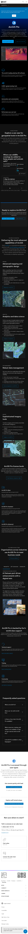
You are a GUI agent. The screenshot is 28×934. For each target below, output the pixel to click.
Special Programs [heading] (5, 896)
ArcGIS (7, 245)
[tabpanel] (14, 215)
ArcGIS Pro (4, 5)
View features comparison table (14, 478)
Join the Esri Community (7, 685)
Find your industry (14, 558)
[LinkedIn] (24, 874)
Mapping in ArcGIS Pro (8, 287)
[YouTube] (24, 876)
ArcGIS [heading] (2, 885)
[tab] (6, 566)
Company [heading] (3, 893)
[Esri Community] (19, 876)
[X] (22, 874)
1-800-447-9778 (7, 827)
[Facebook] (19, 874)
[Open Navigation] (26, 2)
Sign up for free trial (20, 41)
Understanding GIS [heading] (5, 890)
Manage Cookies (5, 924)
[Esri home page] (3, 2)
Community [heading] (3, 888)
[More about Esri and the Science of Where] (3, 875)
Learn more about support (7, 653)
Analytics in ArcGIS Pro (8, 339)
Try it (14, 15)
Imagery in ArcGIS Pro (8, 437)
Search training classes (6, 669)
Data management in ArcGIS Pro (10, 386)
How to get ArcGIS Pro (8, 41)
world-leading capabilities (17, 247)
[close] (26, 9)
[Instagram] (22, 876)
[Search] (23, 2)
